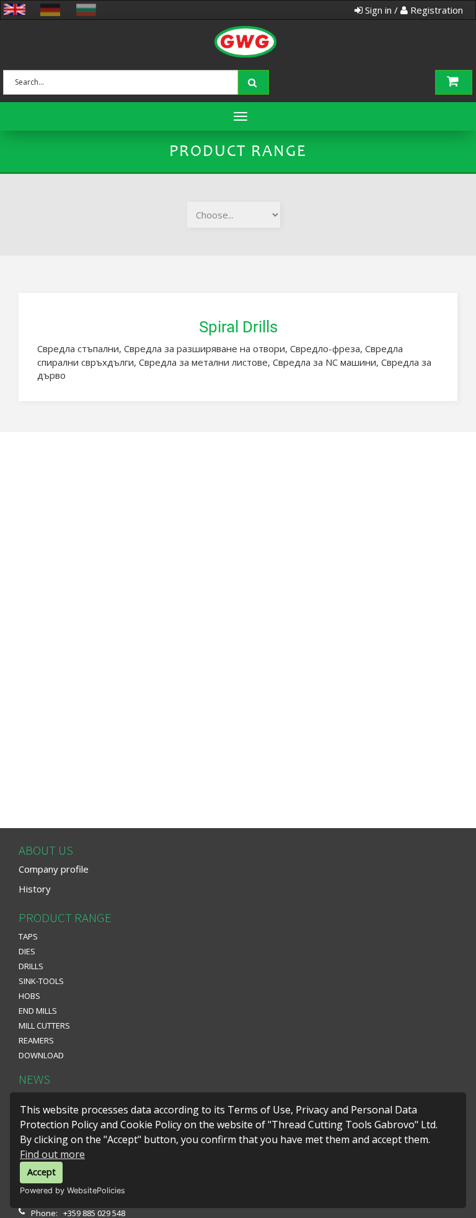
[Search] (254, 81)
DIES (27, 951)
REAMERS (36, 1040)
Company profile (54, 869)
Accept (41, 1172)
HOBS (29, 995)
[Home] (255, 28)
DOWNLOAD (41, 1055)
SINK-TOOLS (41, 981)
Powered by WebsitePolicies (72, 1190)
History (35, 889)
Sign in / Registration (413, 10)
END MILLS (38, 1010)
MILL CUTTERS (44, 1025)
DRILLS (31, 966)
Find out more (52, 1154)
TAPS (28, 936)
